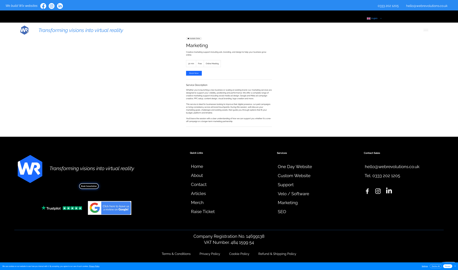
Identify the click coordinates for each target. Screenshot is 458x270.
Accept (447, 266)
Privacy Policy (94, 266)
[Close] (455, 266)
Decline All (436, 266)
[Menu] (425, 30)
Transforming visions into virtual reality (80, 30)
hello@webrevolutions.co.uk (427, 6)
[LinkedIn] (60, 6)
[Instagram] (52, 6)
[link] (194, 73)
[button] (382, 175)
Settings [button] (425, 266)
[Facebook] (43, 6)
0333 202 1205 (388, 6)
